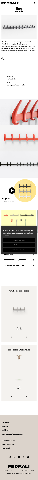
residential (5, 430)
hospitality (5, 422)
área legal (5, 448)
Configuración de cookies (19, 240)
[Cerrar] (34, 228)
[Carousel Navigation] (18, 337)
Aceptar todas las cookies (19, 249)
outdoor (4, 426)
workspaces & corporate (12, 434)
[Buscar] (35, 3)
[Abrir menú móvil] (28, 3)
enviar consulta (8, 440)
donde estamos (8, 444)
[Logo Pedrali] (10, 3)
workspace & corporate (16, 85)
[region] (19, 240)
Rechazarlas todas (19, 245)
